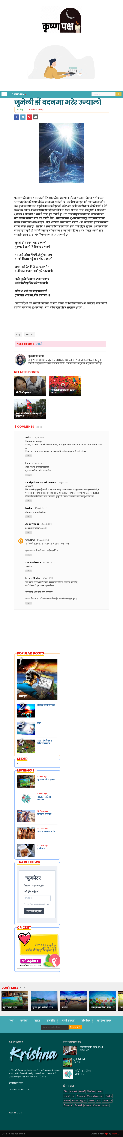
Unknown (30, 540)
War (98, 1100)
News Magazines (95, 1096)
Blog (18, 334)
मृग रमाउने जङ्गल (10, 1007)
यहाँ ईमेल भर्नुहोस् (31, 891)
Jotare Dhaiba (32, 578)
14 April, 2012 (43, 540)
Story (99, 1091)
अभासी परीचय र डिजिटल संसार (44, 742)
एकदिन (65, 1007)
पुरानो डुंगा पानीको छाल (42, 1007)
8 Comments (24, 427)
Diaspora (81, 1096)
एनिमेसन (86, 1021)
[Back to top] (115, 1129)
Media (67, 1100)
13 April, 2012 (38, 437)
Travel (91, 1100)
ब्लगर (23, 696)
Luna (27, 463)
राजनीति (51, 1021)
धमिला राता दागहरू (46, 705)
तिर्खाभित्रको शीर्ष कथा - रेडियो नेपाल (92, 1049)
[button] (4, 94)
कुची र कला (68, 1021)
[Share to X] (23, 117)
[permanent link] (24, 110)
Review (87, 1105)
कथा (11, 1021)
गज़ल (37, 1021)
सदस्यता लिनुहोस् (34, 911)
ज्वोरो (39, 344)
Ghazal (29, 334)
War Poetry (69, 1096)
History (96, 1105)
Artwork (78, 1105)
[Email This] (35, 117)
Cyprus (83, 1100)
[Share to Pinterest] (29, 117)
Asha (28, 437)
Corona (105, 1105)
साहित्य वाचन (104, 1021)
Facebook (107, 1100)
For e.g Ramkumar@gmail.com (36, 904)
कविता (24, 1021)
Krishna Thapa (37, 110)
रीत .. (39, 723)
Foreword (68, 1105)
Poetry (109, 1096)
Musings (91, 1091)
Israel (82, 1091)
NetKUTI (117, 1134)
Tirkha (75, 1100)
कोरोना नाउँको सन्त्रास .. (83, 1072)
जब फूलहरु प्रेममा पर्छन (101, 1007)
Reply (28, 456)
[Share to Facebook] (16, 117)
